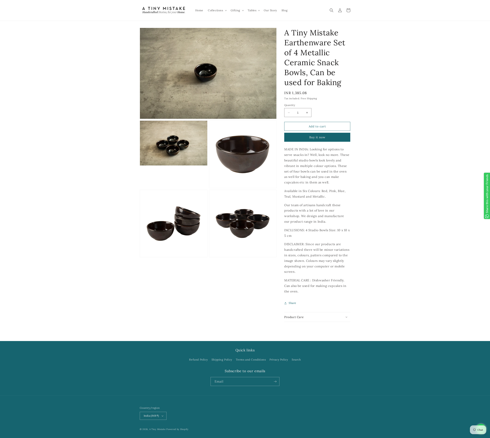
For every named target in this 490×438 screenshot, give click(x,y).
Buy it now (317, 137)
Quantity (289, 105)
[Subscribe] (275, 381)
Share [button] (292, 303)
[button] (217, 10)
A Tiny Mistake (157, 429)
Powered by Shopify (177, 429)
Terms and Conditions (251, 359)
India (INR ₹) (151, 415)
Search (296, 359)
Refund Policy (198, 359)
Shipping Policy (222, 359)
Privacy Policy (279, 359)
